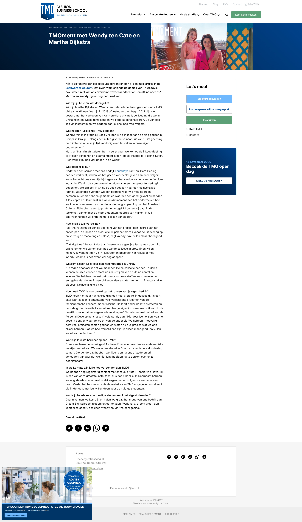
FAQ (225, 4)
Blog (215, 4)
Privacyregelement (150, 514)
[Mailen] (105, 428)
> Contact (192, 135)
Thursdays (121, 171)
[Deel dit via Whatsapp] (96, 427)
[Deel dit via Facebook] (78, 428)
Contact (237, 4)
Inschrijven (209, 120)
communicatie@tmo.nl (125, 488)
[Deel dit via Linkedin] (87, 428)
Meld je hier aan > (209, 180)
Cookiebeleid (172, 514)
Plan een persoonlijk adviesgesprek (209, 109)
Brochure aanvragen (209, 98)
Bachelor (137, 14)
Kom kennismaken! (246, 14)
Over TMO (209, 14)
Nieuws (203, 4)
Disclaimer (129, 514)
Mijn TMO (253, 4)
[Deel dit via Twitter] (69, 428)
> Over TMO (194, 129)
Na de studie (188, 14)
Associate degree (161, 14)
